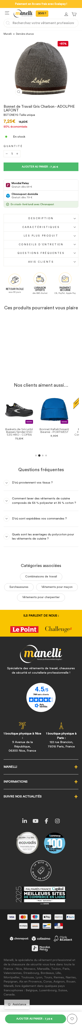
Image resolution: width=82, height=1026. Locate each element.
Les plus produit (41, 235)
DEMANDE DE (42, 13)
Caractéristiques (41, 227)
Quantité (13, 146)
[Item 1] (36, 455)
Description (41, 218)
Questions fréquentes (41, 253)
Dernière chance (25, 34)
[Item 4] (46, 455)
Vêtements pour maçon (57, 587)
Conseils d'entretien (41, 244)
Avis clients (41, 262)
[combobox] (41, 23)
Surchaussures (18, 587)
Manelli (8, 34)
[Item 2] (39, 455)
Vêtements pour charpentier (41, 597)
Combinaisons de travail (41, 576)
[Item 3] (43, 455)
